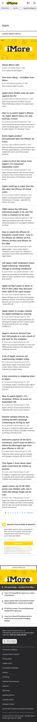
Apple (2, 40)
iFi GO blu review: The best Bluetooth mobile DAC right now (18, 610)
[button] (34, 3)
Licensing (5, 677)
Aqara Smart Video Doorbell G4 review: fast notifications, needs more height (19, 602)
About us (5, 686)
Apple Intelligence (30, 8)
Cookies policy (7, 663)
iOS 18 (15, 8)
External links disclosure (10, 681)
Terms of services (24, 547)
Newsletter (6, 690)
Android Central (7, 700)
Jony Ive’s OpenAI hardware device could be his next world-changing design (18, 618)
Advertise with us (8, 695)
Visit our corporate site (18, 635)
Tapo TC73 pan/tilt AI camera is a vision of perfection (19, 594)
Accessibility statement (10, 668)
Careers (5, 672)
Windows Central (8, 704)
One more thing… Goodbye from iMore (19, 587)
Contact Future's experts (10, 654)
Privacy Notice (25, 548)
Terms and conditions (9, 650)
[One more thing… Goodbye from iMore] (18, 579)
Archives (30, 513)
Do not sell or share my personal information (17, 709)
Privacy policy (7, 659)
